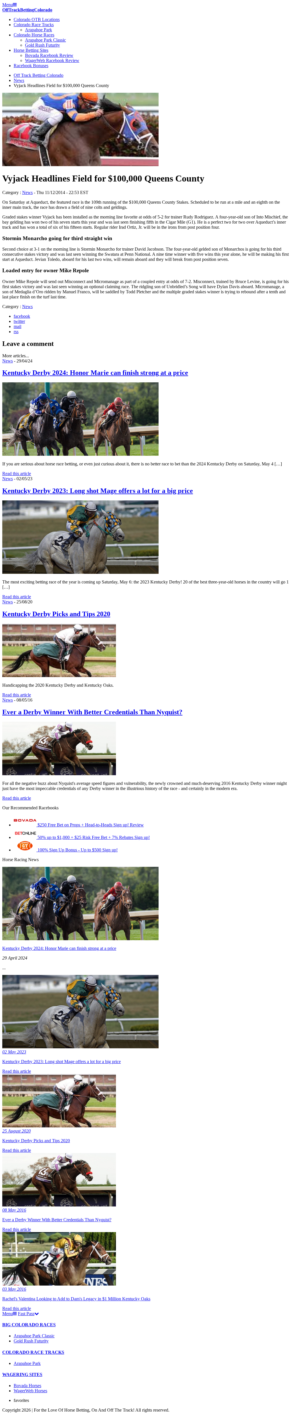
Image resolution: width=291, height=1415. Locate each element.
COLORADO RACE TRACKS (33, 1352)
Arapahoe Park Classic (45, 40)
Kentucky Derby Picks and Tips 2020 (56, 614)
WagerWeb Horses (30, 1390)
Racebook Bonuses (31, 65)
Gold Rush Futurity (42, 45)
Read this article (16, 473)
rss (16, 331)
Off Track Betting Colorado (38, 75)
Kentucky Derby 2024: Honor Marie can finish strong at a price (95, 372)
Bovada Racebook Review (49, 55)
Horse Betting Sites (31, 50)
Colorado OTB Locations (37, 19)
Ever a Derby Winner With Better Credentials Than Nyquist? (92, 712)
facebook (22, 316)
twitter (19, 321)
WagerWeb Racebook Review (52, 60)
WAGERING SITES (22, 1374)
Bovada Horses (27, 1385)
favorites (21, 1400)
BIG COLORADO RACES (29, 1324)
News (19, 80)
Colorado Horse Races (34, 34)
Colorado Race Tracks (34, 24)
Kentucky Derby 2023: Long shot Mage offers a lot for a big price (97, 490)
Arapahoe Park (38, 29)
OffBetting (27, 9)
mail (17, 326)
